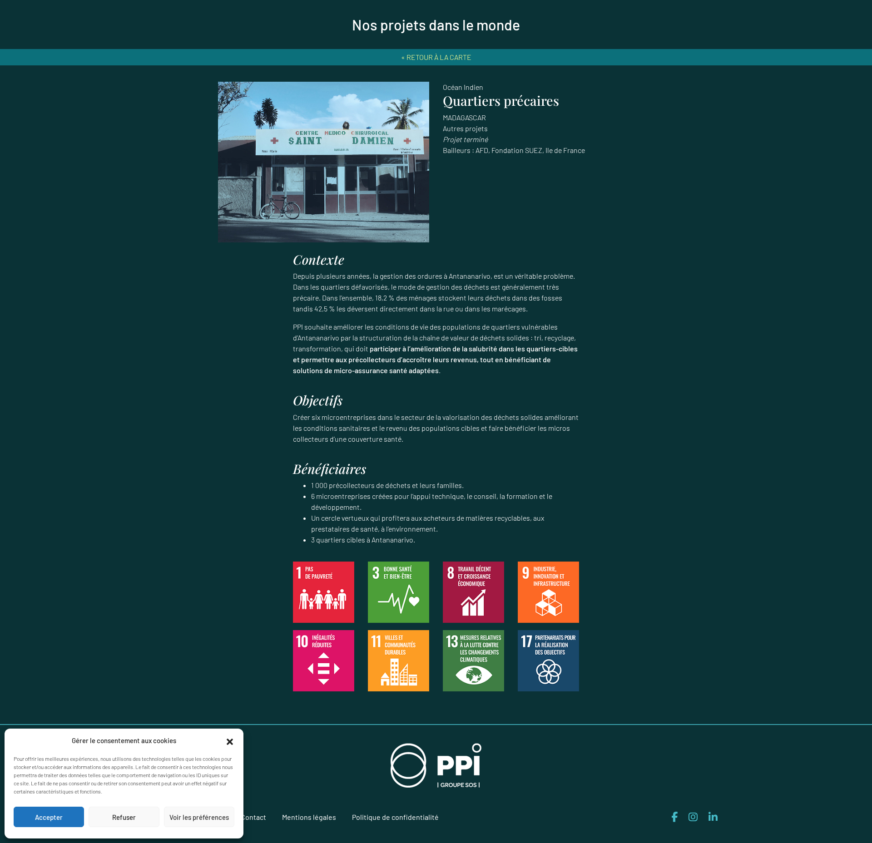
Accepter (49, 817)
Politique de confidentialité (395, 817)
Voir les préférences (199, 817)
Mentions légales (309, 817)
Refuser (124, 817)
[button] (229, 740)
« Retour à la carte (436, 57)
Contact (253, 817)
